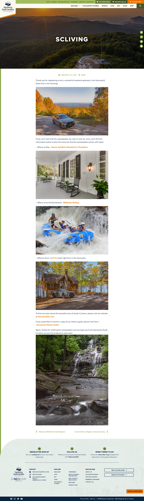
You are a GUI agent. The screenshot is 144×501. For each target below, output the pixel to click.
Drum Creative (129, 443)
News (83, 19)
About (48, 1)
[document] (72, 473)
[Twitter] (141, 41)
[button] (140, 6)
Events (105, 6)
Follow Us (72, 396)
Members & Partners (64, 1)
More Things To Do (105, 396)
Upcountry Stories (91, 6)
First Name (48, 459)
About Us (89, 416)
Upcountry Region (92, 419)
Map (132, 6)
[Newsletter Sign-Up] (39, 393)
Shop (125, 6)
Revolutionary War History (74, 419)
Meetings (54, 1)
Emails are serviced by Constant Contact (58, 497)
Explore (74, 6)
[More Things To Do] (104, 393)
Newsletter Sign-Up (39, 396)
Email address (50, 477)
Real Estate (74, 1)
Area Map (57, 416)
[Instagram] (141, 37)
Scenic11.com (90, 1)
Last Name (48, 468)
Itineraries (72, 416)
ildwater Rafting (72, 146)
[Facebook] (141, 32)
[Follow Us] (72, 393)
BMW (54, 202)
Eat (118, 6)
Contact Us (82, 1)
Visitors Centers (91, 421)
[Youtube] (141, 46)
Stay (112, 6)
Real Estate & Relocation (73, 423)
